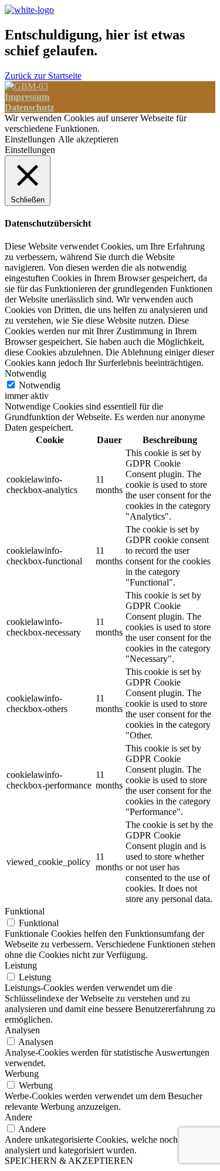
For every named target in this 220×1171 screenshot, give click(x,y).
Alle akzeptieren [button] (88, 139)
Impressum (27, 97)
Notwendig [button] (25, 373)
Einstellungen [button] (30, 139)
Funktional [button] (25, 911)
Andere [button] (18, 1117)
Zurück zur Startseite (43, 76)
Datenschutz (29, 107)
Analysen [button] (22, 1030)
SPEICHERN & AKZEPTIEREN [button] (69, 1161)
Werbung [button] (22, 1074)
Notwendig (39, 385)
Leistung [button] (21, 965)
